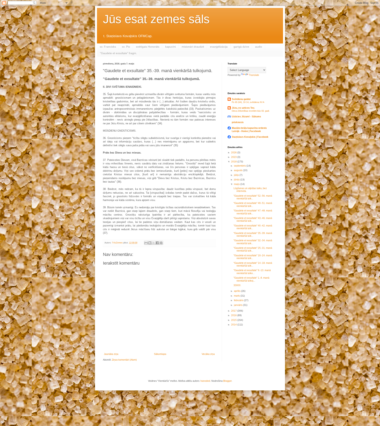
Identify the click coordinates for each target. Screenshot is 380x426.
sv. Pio (126, 46)
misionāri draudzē (193, 46)
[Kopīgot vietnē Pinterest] (161, 243)
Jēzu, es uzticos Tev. (243, 107)
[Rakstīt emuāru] (150, 243)
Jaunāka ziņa (111, 354)
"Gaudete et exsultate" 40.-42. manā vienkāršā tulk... (253, 227)
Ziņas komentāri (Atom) (124, 359)
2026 (234, 152)
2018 (234, 161)
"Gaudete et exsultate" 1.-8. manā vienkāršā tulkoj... (251, 279)
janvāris (238, 305)
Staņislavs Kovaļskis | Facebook (250, 137)
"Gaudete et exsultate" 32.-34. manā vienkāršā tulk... (253, 242)
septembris (240, 165)
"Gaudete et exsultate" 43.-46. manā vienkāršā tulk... (253, 219)
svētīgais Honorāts (147, 46)
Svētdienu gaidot (241, 99)
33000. (237, 285)
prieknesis (238, 122)
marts (237, 295)
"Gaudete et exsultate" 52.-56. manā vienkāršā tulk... (253, 197)
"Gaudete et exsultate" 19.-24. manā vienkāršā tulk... (253, 257)
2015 (234, 320)
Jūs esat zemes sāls (156, 19)
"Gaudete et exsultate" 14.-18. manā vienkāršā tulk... (253, 264)
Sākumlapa (160, 354)
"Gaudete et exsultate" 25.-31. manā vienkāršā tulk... (253, 249)
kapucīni (170, 46)
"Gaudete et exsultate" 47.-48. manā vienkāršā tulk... (253, 212)
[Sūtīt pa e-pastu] (146, 243)
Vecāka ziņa (208, 354)
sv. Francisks (108, 46)
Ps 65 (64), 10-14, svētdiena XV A (248, 102)
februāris (239, 300)
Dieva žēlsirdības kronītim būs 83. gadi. (251, 111)
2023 (234, 157)
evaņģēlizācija (219, 46)
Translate (254, 75)
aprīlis (237, 291)
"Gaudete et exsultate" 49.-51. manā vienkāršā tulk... (253, 204)
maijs (237, 184)
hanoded (205, 381)
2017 (234, 310)
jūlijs (236, 175)
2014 (234, 324)
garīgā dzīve (241, 46)
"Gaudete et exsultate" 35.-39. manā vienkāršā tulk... (253, 234)
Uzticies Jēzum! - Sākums (246, 116)
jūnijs (237, 179)
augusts (238, 170)
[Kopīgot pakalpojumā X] (154, 243)
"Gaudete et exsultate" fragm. (118, 53)
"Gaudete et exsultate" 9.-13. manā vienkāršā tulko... (252, 271)
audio (258, 46)
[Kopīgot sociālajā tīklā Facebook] (157, 243)
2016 (234, 315)
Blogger (227, 381)
